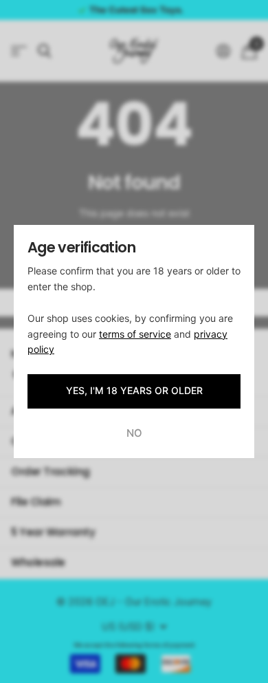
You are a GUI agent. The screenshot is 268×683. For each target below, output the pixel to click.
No (134, 433)
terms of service (135, 334)
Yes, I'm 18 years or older (134, 390)
